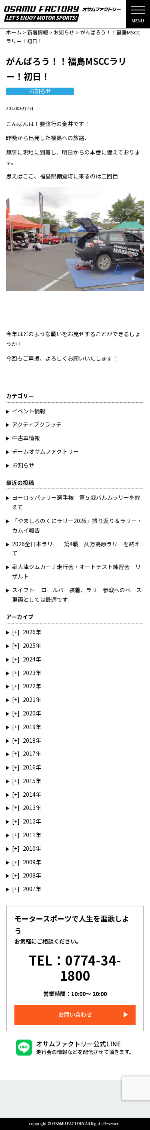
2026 (29, 632)
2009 (29, 862)
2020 (29, 713)
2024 (29, 659)
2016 (29, 767)
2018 (29, 740)
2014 (29, 794)
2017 (29, 753)
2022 (29, 686)
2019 (29, 727)
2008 (29, 875)
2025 (29, 645)
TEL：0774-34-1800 (75, 967)
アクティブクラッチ (37, 424)
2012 (29, 821)
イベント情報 (29, 411)
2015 (29, 781)
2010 (29, 848)
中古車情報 (26, 438)
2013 (29, 807)
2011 (29, 835)
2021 (29, 699)
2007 (29, 889)
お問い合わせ (75, 1014)
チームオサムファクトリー (45, 451)
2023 (29, 673)
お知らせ (40, 91)
